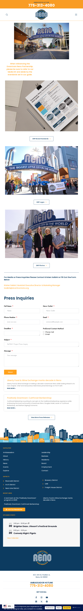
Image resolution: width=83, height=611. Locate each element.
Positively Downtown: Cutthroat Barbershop (29, 397)
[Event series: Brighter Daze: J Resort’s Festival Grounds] (28, 523)
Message (7, 351)
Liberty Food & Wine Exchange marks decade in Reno (34, 380)
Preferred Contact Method (53, 328)
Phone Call (49, 332)
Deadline (7, 328)
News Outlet (48, 306)
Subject (7, 340)
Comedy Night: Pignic (25, 533)
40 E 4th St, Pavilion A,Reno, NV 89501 (41, 576)
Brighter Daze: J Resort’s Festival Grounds (35, 526)
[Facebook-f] (36, 597)
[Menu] (79, 15)
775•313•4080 (41, 585)
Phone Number (10, 317)
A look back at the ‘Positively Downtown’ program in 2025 (20, 499)
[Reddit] (46, 601)
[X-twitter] (41, 601)
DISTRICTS (6, 477)
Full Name (8, 306)
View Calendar (13, 538)
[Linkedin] (36, 601)
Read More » (11, 388)
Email (45, 317)
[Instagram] (41, 597)
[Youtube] (46, 597)
